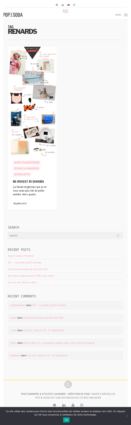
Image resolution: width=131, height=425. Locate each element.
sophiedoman (18, 305)
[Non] (126, 416)
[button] (121, 14)
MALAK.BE (95, 397)
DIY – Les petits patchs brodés (25, 262)
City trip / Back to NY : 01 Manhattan (43, 330)
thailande (15, 355)
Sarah (13, 317)
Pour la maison (26, 168)
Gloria (13, 342)
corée (13, 330)
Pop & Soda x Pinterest (21, 255)
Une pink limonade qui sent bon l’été (28, 269)
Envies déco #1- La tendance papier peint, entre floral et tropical (59, 342)
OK (66, 420)
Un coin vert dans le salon (22, 282)
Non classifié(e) (26, 162)
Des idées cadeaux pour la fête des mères (31, 275)
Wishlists (22, 174)
